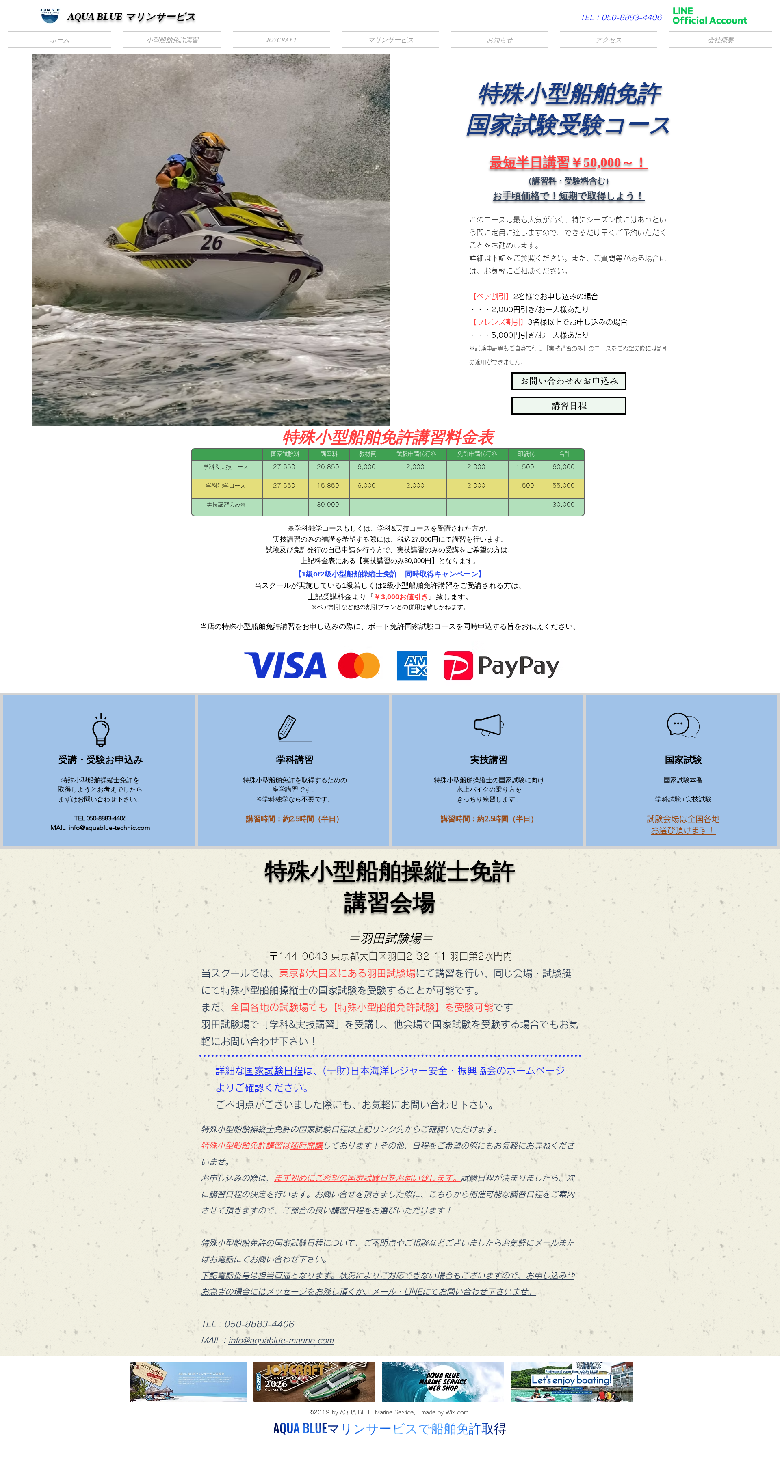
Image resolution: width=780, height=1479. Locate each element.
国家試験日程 (274, 1070)
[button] (172, 39)
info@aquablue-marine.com (281, 1340)
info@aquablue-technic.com (109, 827)
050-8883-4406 (106, 818)
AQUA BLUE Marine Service (377, 1412)
